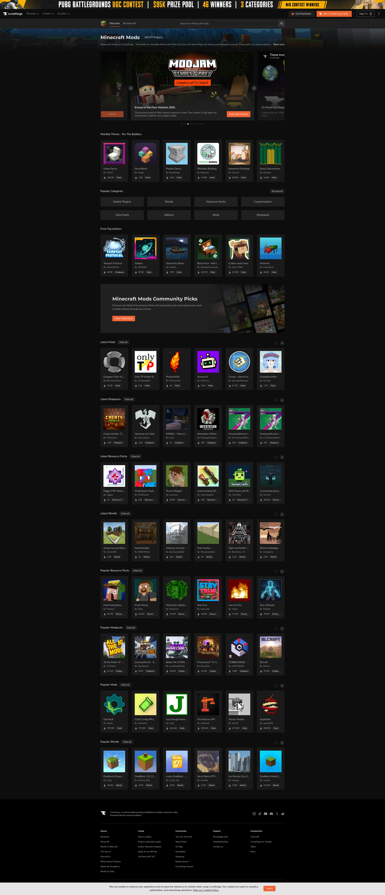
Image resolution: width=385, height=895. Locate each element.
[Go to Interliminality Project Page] (145, 540)
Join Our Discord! (184, 837)
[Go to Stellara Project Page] (145, 256)
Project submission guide (149, 842)
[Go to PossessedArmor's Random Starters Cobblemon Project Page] (239, 426)
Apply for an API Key (147, 852)
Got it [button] (269, 888)
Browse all (277, 191)
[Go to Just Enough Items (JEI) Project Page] (177, 712)
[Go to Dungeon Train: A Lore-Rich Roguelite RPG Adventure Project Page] (114, 369)
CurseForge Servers (184, 867)
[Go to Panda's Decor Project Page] (177, 161)
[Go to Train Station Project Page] (208, 540)
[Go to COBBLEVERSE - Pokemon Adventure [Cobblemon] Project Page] (239, 654)
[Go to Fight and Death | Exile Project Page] (239, 540)
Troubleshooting (220, 842)
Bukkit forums (182, 862)
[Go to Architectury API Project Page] (208, 712)
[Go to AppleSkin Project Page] (271, 712)
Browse (31, 13)
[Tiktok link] (260, 814)
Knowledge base (220, 837)
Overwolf (255, 837)
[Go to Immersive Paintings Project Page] (239, 161)
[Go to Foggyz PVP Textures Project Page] (114, 483)
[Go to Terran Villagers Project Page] (177, 483)
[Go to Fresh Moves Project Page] (145, 597)
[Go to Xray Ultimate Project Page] (271, 597)
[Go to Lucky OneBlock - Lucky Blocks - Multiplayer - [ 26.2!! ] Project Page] (177, 769)
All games (104, 837)
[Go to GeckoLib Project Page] (114, 712)
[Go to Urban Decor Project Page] (114, 161)
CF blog (179, 847)
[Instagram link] (254, 814)
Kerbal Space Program (110, 862)
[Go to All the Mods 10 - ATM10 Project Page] (114, 654)
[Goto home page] (13, 13)
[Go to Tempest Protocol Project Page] (114, 256)
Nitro (253, 852)
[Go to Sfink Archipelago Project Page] (271, 540)
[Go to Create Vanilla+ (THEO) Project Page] (114, 426)
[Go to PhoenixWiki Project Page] (177, 369)
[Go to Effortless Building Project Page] (208, 161)
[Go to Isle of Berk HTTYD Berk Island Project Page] (208, 769)
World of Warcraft (109, 847)
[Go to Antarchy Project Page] (271, 256)
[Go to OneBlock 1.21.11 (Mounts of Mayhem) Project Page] (145, 769)
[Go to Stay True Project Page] (208, 597)
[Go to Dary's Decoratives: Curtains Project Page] (271, 161)
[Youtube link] (265, 814)
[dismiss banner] (380, 4)
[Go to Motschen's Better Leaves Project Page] (177, 597)
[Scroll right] (282, 343)
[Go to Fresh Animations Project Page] (114, 597)
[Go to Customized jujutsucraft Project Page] (271, 483)
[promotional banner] (192, 4)
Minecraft (104, 842)
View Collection (230, 114)
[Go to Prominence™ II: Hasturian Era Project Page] (208, 654)
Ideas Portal (181, 842)
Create (46, 13)
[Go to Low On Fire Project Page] (239, 597)
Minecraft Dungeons (110, 867)
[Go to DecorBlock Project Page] (145, 161)
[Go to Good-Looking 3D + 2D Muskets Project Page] (208, 483)
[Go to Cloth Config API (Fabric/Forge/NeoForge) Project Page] (145, 712)
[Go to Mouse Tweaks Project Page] (239, 712)
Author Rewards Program (150, 847)
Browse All (129, 23)
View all (123, 342)
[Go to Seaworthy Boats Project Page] (177, 256)
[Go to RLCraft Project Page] (271, 654)
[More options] (379, 14)
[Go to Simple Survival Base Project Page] (114, 540)
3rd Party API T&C (146, 857)
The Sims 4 (105, 852)
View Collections (124, 318)
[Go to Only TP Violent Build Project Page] (145, 369)
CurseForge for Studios (261, 842)
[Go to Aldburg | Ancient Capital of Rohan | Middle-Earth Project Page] (177, 540)
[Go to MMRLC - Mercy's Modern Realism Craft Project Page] (177, 426)
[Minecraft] (103, 24)
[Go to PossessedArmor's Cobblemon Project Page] (271, 426)
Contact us (218, 847)
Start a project (144, 837)
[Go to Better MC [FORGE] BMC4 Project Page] (177, 654)
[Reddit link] (283, 814)
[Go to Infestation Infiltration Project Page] (208, 426)
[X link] (277, 814)
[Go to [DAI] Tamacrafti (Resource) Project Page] (239, 483)
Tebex (253, 847)
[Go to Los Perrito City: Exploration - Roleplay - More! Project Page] (239, 769)
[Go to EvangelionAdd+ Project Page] (271, 369)
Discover (114, 23)
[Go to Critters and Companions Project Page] (239, 256)
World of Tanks (107, 872)
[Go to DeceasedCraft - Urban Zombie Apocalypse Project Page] (145, 654)
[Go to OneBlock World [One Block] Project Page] (271, 769)
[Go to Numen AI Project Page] (208, 369)
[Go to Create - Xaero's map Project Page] (239, 369)
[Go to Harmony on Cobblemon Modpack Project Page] (145, 426)
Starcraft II (105, 857)
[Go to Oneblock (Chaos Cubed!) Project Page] (114, 769)
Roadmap (180, 857)
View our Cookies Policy (206, 890)
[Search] (282, 24)
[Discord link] (271, 814)
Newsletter (181, 852)
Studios (61, 13)
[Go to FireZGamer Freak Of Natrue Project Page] (145, 483)
